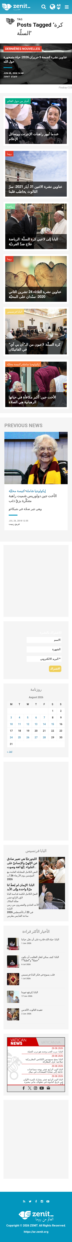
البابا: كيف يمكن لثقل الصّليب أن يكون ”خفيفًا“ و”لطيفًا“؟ (40, 959)
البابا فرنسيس (14, 311)
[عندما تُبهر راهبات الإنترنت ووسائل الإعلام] (36, 121)
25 (19, 737)
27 (36, 737)
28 (44, 737)
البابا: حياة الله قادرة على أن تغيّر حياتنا (40, 939)
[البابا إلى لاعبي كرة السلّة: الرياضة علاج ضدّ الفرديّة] (36, 226)
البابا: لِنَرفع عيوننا (29, 992)
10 (11, 724)
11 (19, 724)
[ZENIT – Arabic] (20, 7)
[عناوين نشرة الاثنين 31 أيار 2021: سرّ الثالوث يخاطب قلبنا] (36, 173)
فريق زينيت (14, 524)
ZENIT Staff (10, 76)
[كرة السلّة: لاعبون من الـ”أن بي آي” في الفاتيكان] (36, 331)
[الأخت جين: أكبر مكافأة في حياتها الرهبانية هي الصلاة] (36, 384)
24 (11, 737)
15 (52, 724)
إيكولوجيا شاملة (30, 364)
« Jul (9, 752)
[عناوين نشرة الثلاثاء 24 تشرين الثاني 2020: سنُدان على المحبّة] (36, 278)
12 (27, 724)
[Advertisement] (36, 581)
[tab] (21, 1042)
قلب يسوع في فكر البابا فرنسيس (38, 974)
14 (44, 724)
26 (27, 737)
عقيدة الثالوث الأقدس (32, 1009)
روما (9, 153)
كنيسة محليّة (14, 364)
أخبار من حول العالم (18, 101)
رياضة (10, 206)
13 (36, 724)
